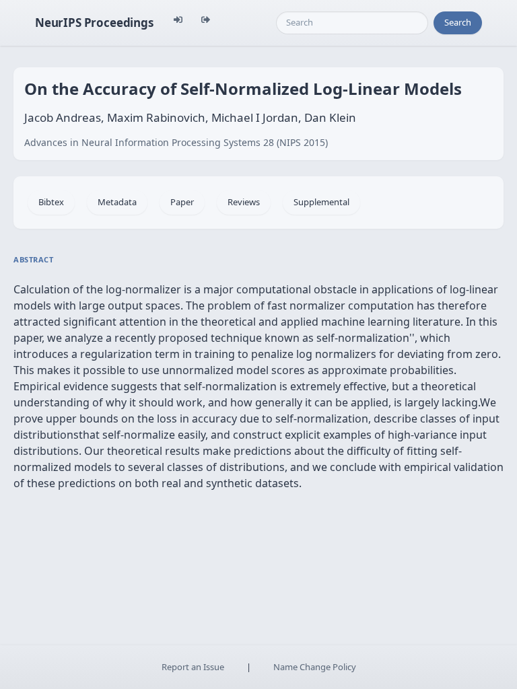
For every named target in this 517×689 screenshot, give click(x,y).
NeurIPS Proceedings (94, 22)
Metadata (117, 202)
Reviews (244, 202)
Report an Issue (193, 667)
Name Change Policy (314, 667)
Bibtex (51, 202)
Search (457, 22)
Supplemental (321, 202)
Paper (182, 202)
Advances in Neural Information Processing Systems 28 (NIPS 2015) (176, 142)
